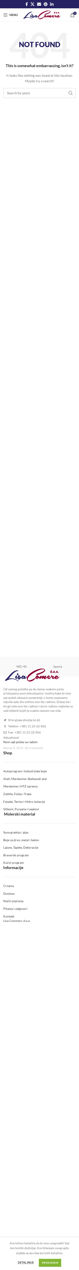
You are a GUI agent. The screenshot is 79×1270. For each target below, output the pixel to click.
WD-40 (21, 666)
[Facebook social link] (26, 4)
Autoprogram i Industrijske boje (25, 771)
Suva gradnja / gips (16, 832)
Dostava (8, 893)
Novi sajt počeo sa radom (20, 742)
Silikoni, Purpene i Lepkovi (21, 809)
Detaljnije (26, 1262)
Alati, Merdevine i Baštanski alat (25, 779)
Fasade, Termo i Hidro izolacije (24, 801)
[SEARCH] (71, 93)
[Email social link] (39, 4)
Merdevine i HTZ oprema (20, 786)
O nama (8, 886)
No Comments (34, 748)
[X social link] (32, 4)
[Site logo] (41, 14)
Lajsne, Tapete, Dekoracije (20, 847)
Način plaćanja (13, 901)
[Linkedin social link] (52, 4)
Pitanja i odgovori (15, 908)
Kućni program (13, 862)
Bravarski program (16, 855)
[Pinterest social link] (45, 4)
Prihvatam (50, 1262)
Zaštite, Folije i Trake (17, 794)
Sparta (57, 666)
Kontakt (8, 916)
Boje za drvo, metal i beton (21, 840)
